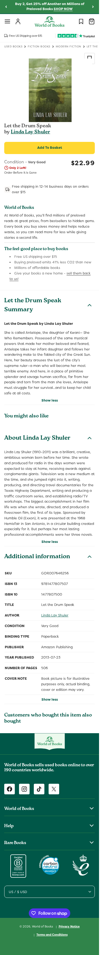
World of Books (43, 926)
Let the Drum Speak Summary (32, 306)
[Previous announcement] (6, 7)
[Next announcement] (93, 7)
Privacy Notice (69, 926)
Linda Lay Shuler (30, 132)
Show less (49, 400)
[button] (7, 21)
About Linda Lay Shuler (37, 438)
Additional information (37, 557)
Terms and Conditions (52, 934)
